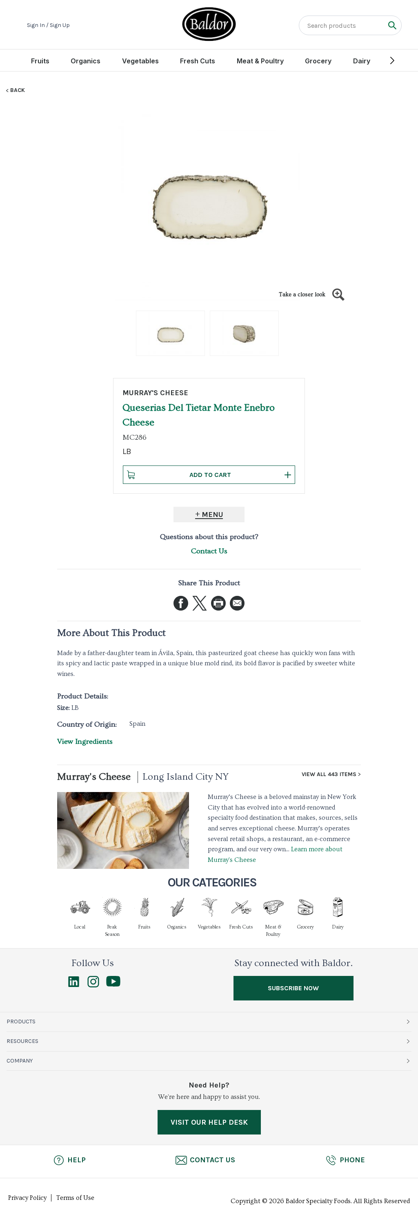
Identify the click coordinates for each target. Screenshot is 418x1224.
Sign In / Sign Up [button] (48, 25)
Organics (85, 61)
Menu (212, 514)
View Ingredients (85, 741)
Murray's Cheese (94, 776)
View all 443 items (329, 774)
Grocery (318, 61)
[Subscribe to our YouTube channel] (113, 984)
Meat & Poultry (260, 61)
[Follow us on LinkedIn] (73, 985)
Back (17, 90)
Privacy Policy (27, 1198)
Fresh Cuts (197, 61)
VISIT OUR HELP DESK (209, 1122)
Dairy (361, 61)
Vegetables (140, 61)
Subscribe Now (293, 988)
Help (76, 1159)
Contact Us (209, 551)
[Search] (392, 25)
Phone (352, 1159)
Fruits (40, 61)
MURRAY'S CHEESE (155, 392)
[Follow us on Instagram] (93, 985)
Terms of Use (75, 1198)
